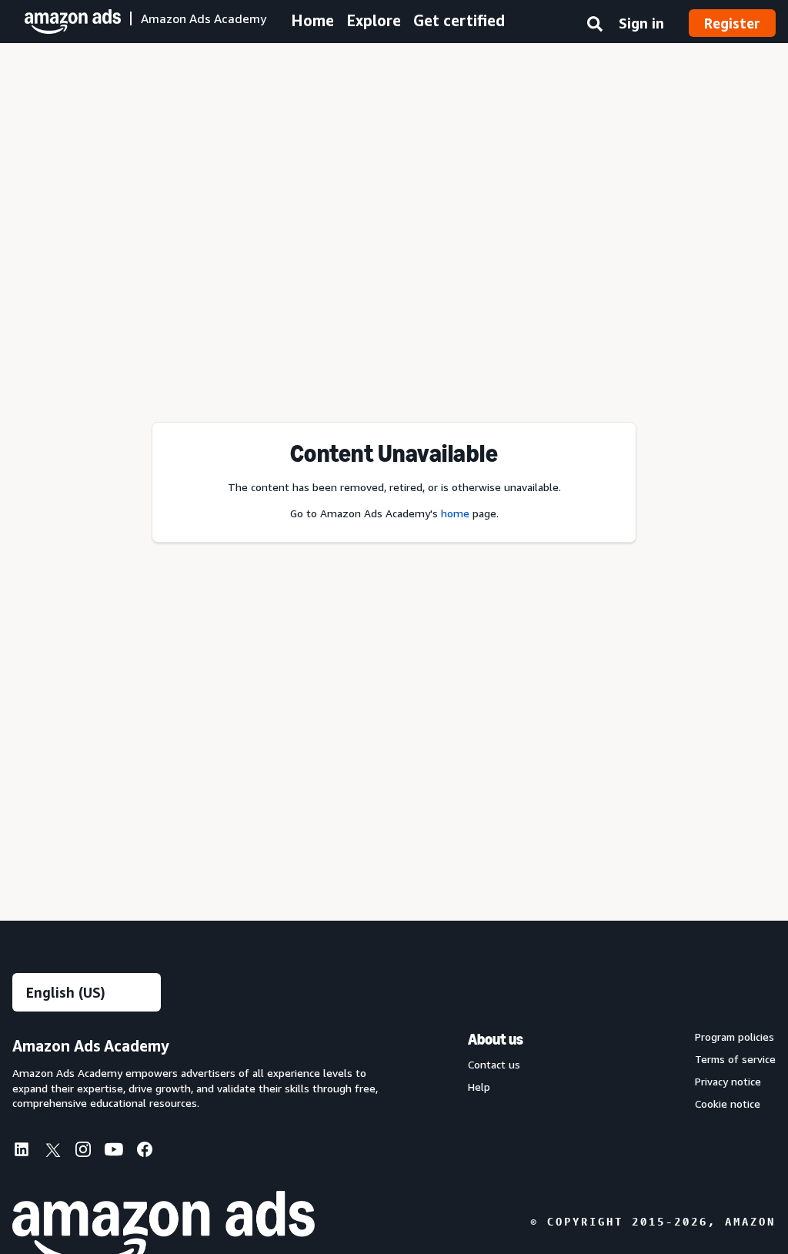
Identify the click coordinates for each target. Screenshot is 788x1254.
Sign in (641, 23)
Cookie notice (727, 1104)
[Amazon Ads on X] (52, 1152)
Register (732, 23)
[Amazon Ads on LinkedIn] (21, 1152)
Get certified (459, 20)
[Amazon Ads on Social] (114, 1152)
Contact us (494, 1064)
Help (479, 1087)
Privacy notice (728, 1081)
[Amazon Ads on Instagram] (83, 1152)
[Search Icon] (594, 26)
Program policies (734, 1037)
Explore (373, 20)
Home (312, 20)
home (455, 513)
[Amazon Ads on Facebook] (144, 1152)
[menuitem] (27, 1150)
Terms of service (735, 1059)
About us (495, 1039)
